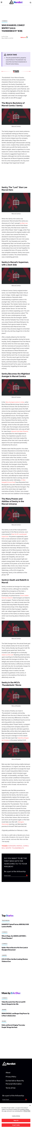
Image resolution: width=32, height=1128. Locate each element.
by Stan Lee (24, 223)
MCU (3, 848)
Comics (4, 21)
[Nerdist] (15, 2)
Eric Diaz (5, 36)
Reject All (16, 1120)
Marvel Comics (22, 846)
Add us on (23, 38)
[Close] (30, 1105)
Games (4, 955)
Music (4, 1021)
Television (5, 920)
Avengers (12, 846)
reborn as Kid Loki (7, 655)
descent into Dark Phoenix (19, 431)
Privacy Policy (11, 1076)
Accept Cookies (16, 1125)
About (8, 1072)
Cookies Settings (16, 1116)
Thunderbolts (18, 848)
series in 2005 (15, 402)
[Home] (8, 1065)
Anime (4, 1009)
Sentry (8, 848)
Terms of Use (11, 1088)
